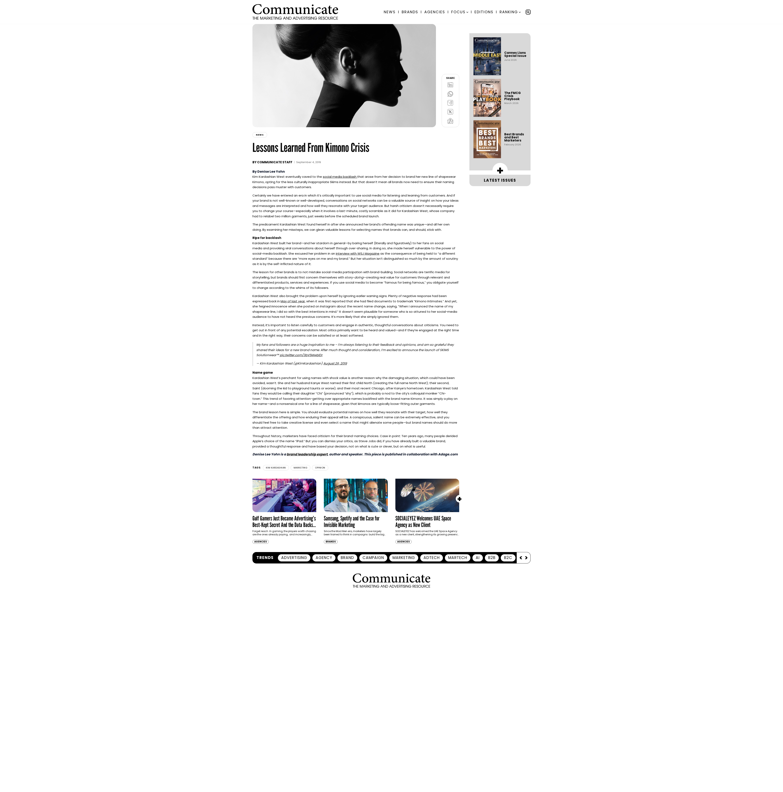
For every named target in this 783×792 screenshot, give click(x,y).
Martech (457, 557)
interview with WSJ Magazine (357, 253)
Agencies (434, 11)
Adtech (432, 557)
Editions (483, 11)
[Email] (450, 120)
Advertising (294, 557)
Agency (324, 557)
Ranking (509, 11)
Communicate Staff (274, 162)
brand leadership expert (307, 454)
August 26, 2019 (335, 363)
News (390, 11)
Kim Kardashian (276, 467)
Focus (458, 11)
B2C (508, 557)
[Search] (528, 12)
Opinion (320, 467)
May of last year (293, 301)
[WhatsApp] (450, 93)
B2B (491, 557)
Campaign (373, 557)
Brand (347, 557)
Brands (410, 11)
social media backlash (340, 177)
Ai (478, 557)
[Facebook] (450, 102)
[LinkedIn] (450, 84)
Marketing (300, 467)
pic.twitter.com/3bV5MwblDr (301, 355)
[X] (450, 111)
